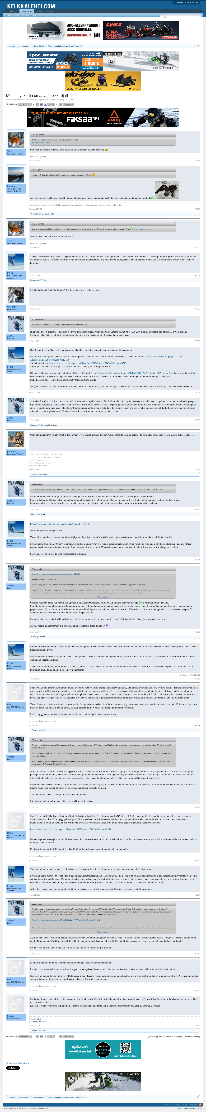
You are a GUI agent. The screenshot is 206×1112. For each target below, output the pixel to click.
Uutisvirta (13, 11)
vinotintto (12, 307)
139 (37, 104)
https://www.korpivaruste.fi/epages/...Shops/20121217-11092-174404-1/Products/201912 (71, 829)
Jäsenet (50, 11)
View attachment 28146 (41, 142)
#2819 (197, 990)
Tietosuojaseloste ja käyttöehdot (189, 1108)
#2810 (197, 509)
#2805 (197, 309)
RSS (200, 1104)
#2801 (197, 161)
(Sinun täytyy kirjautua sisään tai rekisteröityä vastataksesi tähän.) (174, 1037)
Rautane (11, 186)
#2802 (197, 209)
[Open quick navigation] (198, 46)
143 (53, 104)
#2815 (197, 807)
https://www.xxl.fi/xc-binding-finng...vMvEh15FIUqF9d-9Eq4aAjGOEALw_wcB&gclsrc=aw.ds (138, 372)
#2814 (197, 725)
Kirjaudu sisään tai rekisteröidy (186, 2)
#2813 (197, 679)
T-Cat (9, 151)
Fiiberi (10, 1016)
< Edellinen (23, 104)
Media (39, 11)
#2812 (197, 632)
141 (45, 104)
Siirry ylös (194, 1105)
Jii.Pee (10, 336)
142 (49, 104)
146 (60, 104)
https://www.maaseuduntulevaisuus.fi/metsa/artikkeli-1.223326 (60, 523)
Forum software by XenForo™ (26, 1108)
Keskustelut (27, 11)
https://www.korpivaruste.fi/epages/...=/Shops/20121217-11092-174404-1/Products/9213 (84, 363)
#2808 (197, 420)
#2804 (197, 275)
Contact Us (169, 1105)
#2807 (197, 392)
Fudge (38, 214)
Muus (10, 704)
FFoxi (10, 273)
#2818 (197, 954)
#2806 (197, 341)
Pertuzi (41, 425)
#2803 (197, 247)
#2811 (197, 560)
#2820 (197, 1026)
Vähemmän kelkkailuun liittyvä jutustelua (32, 100)
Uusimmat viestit (30, 15)
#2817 (197, 895)
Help (177, 1105)
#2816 (197, 860)
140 (41, 104)
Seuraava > (68, 104)
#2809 (197, 469)
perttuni (11, 451)
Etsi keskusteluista (13, 15)
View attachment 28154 (142, 229)
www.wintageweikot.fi (37, 1021)
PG (66, 100)
